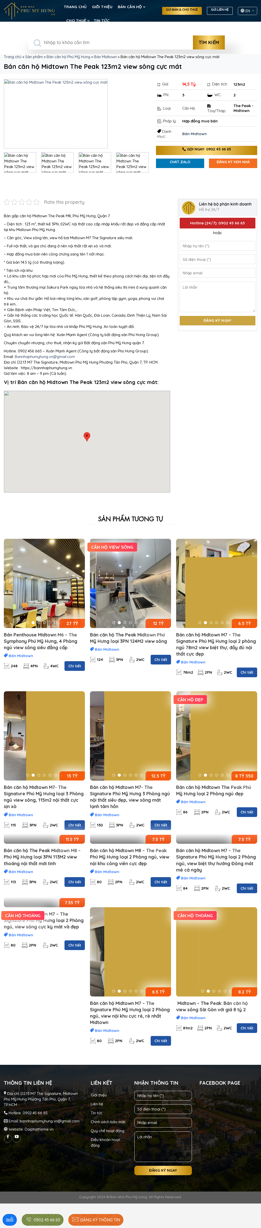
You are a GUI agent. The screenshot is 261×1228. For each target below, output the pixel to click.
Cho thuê (76, 20)
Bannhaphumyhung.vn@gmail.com (45, 356)
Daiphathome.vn (39, 1129)
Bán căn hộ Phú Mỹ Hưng (68, 56)
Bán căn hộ (130, 6)
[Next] (139, 114)
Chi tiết (74, 666)
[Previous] (13, 114)
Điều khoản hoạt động (105, 1142)
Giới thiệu (102, 6)
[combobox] (111, 42)
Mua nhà (38, 24)
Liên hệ (97, 1104)
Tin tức (102, 20)
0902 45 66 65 (35, 1112)
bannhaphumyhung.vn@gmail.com (50, 1121)
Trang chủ (75, 6)
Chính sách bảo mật (108, 1121)
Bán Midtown (105, 56)
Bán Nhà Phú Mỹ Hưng (128, 1197)
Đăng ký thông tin (99, 1219)
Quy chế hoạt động (107, 1130)
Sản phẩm (34, 56)
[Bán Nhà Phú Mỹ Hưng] (29, 10)
